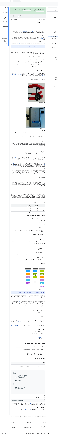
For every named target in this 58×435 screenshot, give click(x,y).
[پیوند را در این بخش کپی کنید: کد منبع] (42, 395)
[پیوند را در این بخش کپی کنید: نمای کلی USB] (39, 35)
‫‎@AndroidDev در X (28, 423)
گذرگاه (42, 43)
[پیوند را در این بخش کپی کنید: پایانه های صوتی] (39, 161)
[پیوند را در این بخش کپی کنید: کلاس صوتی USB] (39, 151)
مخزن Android (44, 422)
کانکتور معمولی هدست (19, 259)
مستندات (56, 3)
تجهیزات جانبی (18, 43)
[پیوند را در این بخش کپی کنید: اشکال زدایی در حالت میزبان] (35, 323)
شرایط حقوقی (38, 433)
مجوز (35, 433)
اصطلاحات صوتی (32, 403)
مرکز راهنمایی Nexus (19, 31)
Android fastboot (19, 74)
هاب (41, 105)
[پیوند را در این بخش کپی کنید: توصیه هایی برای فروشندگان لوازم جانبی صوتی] (30, 331)
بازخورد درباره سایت (28, 433)
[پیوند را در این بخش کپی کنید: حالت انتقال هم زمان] (38, 177)
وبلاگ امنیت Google (28, 426)
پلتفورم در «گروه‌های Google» (27, 427)
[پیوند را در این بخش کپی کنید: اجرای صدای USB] (37, 329)
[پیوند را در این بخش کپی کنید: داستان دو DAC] (39, 263)
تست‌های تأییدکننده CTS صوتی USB (27, 409)
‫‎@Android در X (29, 422)
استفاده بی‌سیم (20, 325)
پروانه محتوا (32, 416)
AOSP (44, 19)
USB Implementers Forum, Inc (40, 38)
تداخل (19, 301)
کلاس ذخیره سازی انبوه (16, 157)
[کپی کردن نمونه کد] (44, 362)
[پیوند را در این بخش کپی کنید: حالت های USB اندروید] (35, 70)
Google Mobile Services (12, 426)
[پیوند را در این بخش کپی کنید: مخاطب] (41, 27)
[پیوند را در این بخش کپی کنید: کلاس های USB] (39, 141)
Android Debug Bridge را (14, 325)
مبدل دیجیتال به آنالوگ (14, 165)
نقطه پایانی (31, 56)
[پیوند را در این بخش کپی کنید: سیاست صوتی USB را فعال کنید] (34, 358)
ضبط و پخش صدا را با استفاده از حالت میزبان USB (29, 31)
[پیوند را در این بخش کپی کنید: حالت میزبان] (40, 77)
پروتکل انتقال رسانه (27, 158)
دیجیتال (39, 260)
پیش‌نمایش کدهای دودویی (43, 426)
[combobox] (17, 1)
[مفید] (12, 19)
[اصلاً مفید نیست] (11, 19)
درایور (44, 147)
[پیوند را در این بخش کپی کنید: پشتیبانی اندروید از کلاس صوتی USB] (30, 218)
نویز (29, 302)
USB (29, 37)
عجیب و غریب (39, 337)
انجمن (41, 433)
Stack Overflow (13, 427)
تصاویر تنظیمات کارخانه (44, 427)
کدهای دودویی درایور (44, 428)
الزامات (45, 423)
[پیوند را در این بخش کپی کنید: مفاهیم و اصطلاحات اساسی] (36, 41)
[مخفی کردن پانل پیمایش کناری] (48, 433)
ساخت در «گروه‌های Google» (28, 428)
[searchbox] (52, 7)
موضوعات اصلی (38, 19)
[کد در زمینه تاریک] (43, 362)
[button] (53, 12)
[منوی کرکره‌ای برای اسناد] (49, 1)
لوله (35, 56)
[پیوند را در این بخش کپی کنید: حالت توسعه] (40, 71)
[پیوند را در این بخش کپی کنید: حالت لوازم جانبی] (39, 130)
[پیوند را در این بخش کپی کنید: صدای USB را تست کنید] (35, 407)
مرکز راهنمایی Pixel (13, 423)
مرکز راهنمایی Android (12, 422)
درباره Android (44, 433)
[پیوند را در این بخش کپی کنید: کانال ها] (42, 168)
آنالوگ (25, 259)
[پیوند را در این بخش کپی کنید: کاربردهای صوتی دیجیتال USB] (33, 257)
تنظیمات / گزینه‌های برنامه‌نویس (18, 321)
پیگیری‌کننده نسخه (13, 428)
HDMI (30, 173)
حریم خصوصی (32, 433)
